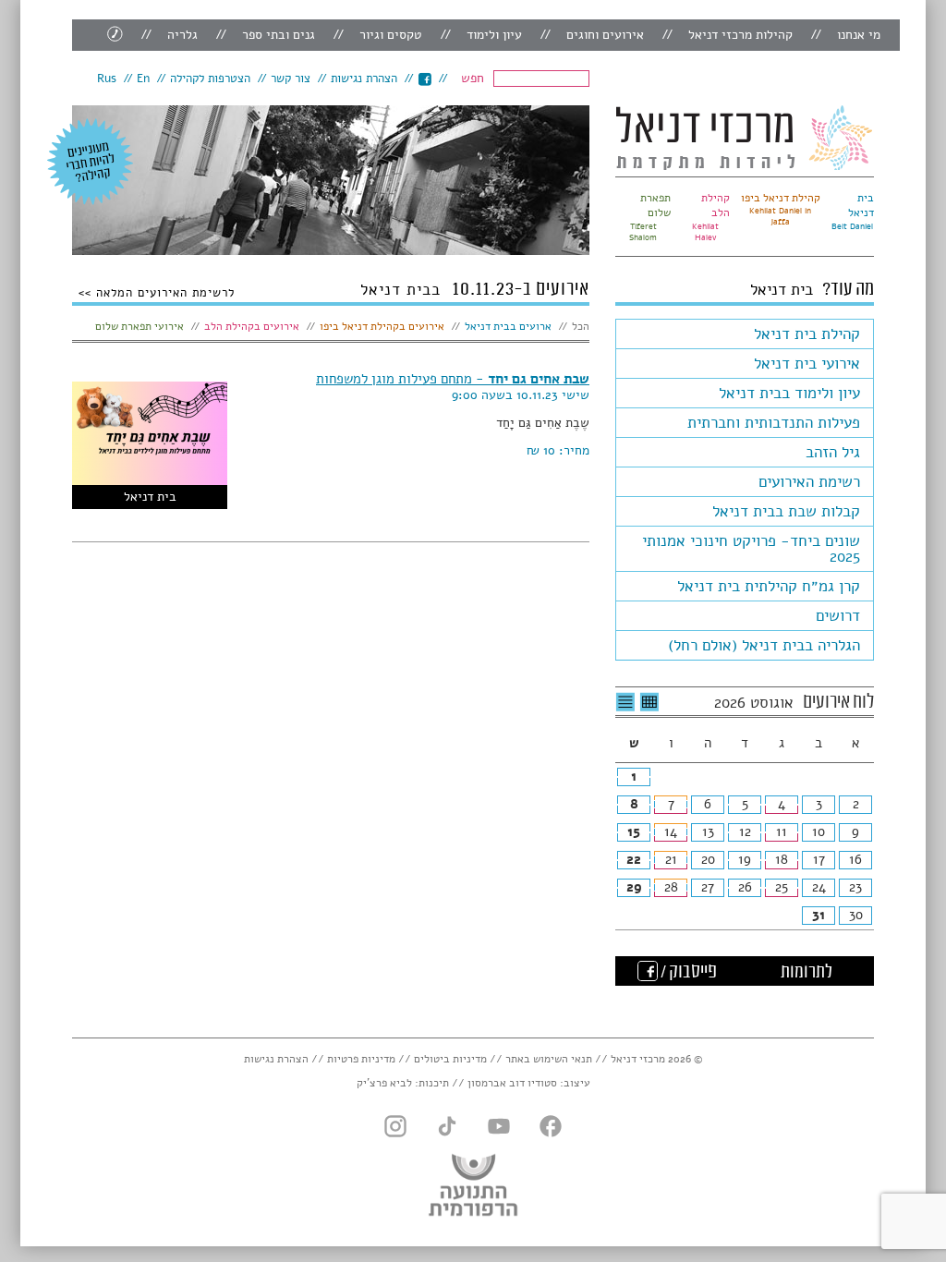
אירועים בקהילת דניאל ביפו (382, 326)
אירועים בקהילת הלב (251, 326)
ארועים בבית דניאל (508, 326)
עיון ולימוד (494, 34)
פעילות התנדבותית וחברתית (773, 422)
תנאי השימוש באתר (548, 1058)
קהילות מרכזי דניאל (740, 34)
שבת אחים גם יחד (452, 379)
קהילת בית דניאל (807, 334)
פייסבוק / (687, 973)
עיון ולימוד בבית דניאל (789, 393)
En (143, 78)
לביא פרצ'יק (384, 1082)
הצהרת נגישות (364, 78)
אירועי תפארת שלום (139, 326)
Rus (106, 78)
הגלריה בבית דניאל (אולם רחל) (764, 645)
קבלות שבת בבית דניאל (786, 511)
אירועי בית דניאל (807, 363)
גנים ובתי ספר (278, 34)
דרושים (838, 615)
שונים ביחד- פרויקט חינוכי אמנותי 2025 (751, 548)
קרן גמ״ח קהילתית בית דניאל (768, 586)
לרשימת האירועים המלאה (163, 292)
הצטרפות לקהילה (210, 78)
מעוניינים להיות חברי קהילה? (90, 161)
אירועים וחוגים (605, 34)
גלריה (182, 34)
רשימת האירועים (809, 481)
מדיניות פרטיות (361, 1058)
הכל (580, 326)
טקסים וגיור (390, 34)
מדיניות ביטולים (450, 1058)
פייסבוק (424, 79)
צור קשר (290, 78)
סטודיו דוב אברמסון (512, 1082)
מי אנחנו (858, 34)
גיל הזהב (833, 452)
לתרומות (806, 973)
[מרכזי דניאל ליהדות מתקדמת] (744, 137)
